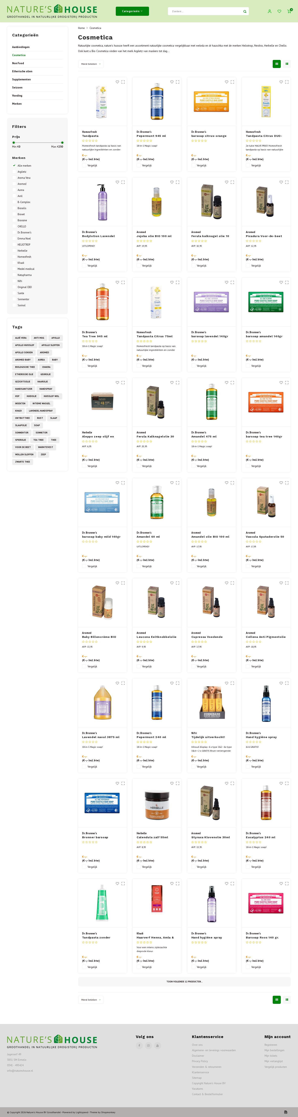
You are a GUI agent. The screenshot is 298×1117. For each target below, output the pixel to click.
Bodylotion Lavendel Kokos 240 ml (98, 236)
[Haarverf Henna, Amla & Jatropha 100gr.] (157, 903)
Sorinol (22, 305)
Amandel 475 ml (204, 436)
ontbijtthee (22, 418)
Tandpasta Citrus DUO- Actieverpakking (264, 136)
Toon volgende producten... (184, 981)
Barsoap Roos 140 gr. (262, 937)
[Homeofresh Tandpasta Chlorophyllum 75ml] (102, 101)
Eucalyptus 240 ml (260, 837)
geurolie (46, 374)
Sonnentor (23, 299)
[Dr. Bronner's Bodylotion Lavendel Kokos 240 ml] (102, 202)
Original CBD (25, 287)
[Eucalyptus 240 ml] (266, 803)
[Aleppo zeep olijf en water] (102, 402)
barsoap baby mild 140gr (101, 536)
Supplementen (21, 79)
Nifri (20, 281)
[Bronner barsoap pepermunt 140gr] (102, 803)
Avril (20, 196)
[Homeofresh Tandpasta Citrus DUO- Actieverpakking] (266, 101)
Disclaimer (198, 1055)
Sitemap (197, 1078)
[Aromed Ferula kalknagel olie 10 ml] (211, 202)
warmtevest (45, 447)
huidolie (31, 396)
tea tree (38, 439)
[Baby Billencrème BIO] (102, 602)
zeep (43, 454)
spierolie (20, 439)
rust (40, 418)
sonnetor (41, 432)
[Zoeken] (245, 11)
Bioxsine (22, 220)
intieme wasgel (41, 403)
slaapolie (21, 425)
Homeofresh (24, 256)
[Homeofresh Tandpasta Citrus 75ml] (157, 302)
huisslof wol (51, 396)
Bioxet (21, 214)
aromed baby (23, 359)
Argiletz (22, 171)
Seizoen (17, 87)
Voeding (17, 95)
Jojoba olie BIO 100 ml (154, 236)
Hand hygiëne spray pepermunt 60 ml (261, 737)
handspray (46, 388)
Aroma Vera (24, 177)
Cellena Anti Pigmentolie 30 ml (266, 637)
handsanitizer (23, 388)
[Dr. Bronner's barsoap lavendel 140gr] (211, 302)
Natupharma (25, 275)
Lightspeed (82, 1112)
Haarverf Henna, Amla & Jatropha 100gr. (155, 938)
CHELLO (22, 226)
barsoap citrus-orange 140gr (209, 136)
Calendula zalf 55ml (152, 837)
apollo (55, 337)
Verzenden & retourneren (206, 1067)
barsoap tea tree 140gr (264, 436)
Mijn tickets (271, 1055)
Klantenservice (200, 1072)
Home (81, 28)
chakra (46, 367)
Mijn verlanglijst (274, 1061)
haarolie (43, 381)
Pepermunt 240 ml (151, 737)
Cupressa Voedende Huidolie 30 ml (207, 637)
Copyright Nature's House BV (209, 1083)
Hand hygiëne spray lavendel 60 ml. (206, 938)
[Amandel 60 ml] (157, 502)
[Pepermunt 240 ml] (157, 703)
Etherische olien (22, 71)
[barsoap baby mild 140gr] (102, 502)
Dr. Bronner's (24, 232)
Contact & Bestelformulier (207, 1094)
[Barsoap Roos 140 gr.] (266, 903)
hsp (17, 396)
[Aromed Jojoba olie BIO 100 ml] (157, 202)
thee (53, 439)
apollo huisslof (24, 345)
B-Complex (24, 202)
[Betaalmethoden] (285, 1112)
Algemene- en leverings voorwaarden (214, 1050)
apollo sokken (24, 352)
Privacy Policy (200, 1061)
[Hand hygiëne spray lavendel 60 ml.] (211, 903)
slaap (53, 418)
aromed (44, 352)
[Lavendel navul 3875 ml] (102, 703)
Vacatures (197, 1088)
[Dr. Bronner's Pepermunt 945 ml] (157, 101)
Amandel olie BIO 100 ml (210, 536)
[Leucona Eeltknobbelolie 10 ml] (157, 602)
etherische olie (24, 374)
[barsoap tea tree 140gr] (266, 402)
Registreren (271, 1045)
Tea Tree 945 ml (95, 336)
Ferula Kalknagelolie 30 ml (155, 437)
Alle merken (24, 165)
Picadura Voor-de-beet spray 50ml (264, 236)
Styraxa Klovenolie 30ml (210, 837)
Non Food (18, 63)
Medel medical (26, 268)
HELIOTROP (24, 244)
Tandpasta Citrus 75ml (155, 336)
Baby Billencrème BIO (99, 636)
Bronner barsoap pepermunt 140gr (95, 837)
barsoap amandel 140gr (264, 336)
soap (37, 425)
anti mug (39, 337)
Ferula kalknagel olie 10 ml (210, 236)
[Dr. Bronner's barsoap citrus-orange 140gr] (211, 101)
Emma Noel (24, 238)
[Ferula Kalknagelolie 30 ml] (157, 402)
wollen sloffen (24, 454)
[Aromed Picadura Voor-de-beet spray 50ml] (266, 202)
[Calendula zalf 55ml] (157, 803)
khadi (18, 410)
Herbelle (22, 250)
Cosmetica (19, 55)
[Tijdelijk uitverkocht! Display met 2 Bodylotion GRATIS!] (211, 703)
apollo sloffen (51, 345)
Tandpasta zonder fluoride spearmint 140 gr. (100, 938)
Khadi (21, 262)
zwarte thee (22, 461)
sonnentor (21, 432)
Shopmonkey (108, 1112)
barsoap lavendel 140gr (209, 336)
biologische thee (25, 367)
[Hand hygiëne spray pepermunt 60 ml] (266, 703)
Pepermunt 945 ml (151, 135)
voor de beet (23, 447)
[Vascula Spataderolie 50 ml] (266, 502)
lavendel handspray (41, 410)
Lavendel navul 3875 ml (101, 737)
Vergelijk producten (276, 1067)
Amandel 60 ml (148, 536)
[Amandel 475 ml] (211, 402)
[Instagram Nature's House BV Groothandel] (148, 1045)
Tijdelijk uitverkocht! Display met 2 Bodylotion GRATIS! (211, 737)
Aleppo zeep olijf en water (98, 437)
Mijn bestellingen (274, 1050)
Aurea (21, 189)
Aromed (22, 183)
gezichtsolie (22, 381)
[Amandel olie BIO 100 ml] (211, 502)
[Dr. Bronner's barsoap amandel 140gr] (266, 302)
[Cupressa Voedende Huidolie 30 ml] (211, 602)
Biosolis (22, 208)
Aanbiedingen (20, 47)
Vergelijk (92, 165)
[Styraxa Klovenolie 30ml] (211, 803)
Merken (16, 103)
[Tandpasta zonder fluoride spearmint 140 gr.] (102, 903)
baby (55, 359)
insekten (20, 403)
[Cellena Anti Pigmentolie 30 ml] (266, 602)
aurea (41, 359)
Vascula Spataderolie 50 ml (265, 537)
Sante (21, 293)
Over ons (197, 1045)
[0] (289, 11)
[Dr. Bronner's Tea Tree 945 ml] (102, 302)
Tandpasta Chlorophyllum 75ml (98, 136)
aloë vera (21, 337)
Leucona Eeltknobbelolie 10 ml (157, 637)
